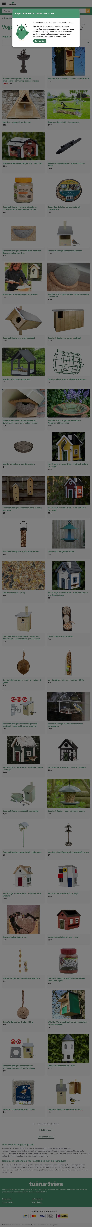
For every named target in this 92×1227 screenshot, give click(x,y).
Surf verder (40, 41)
